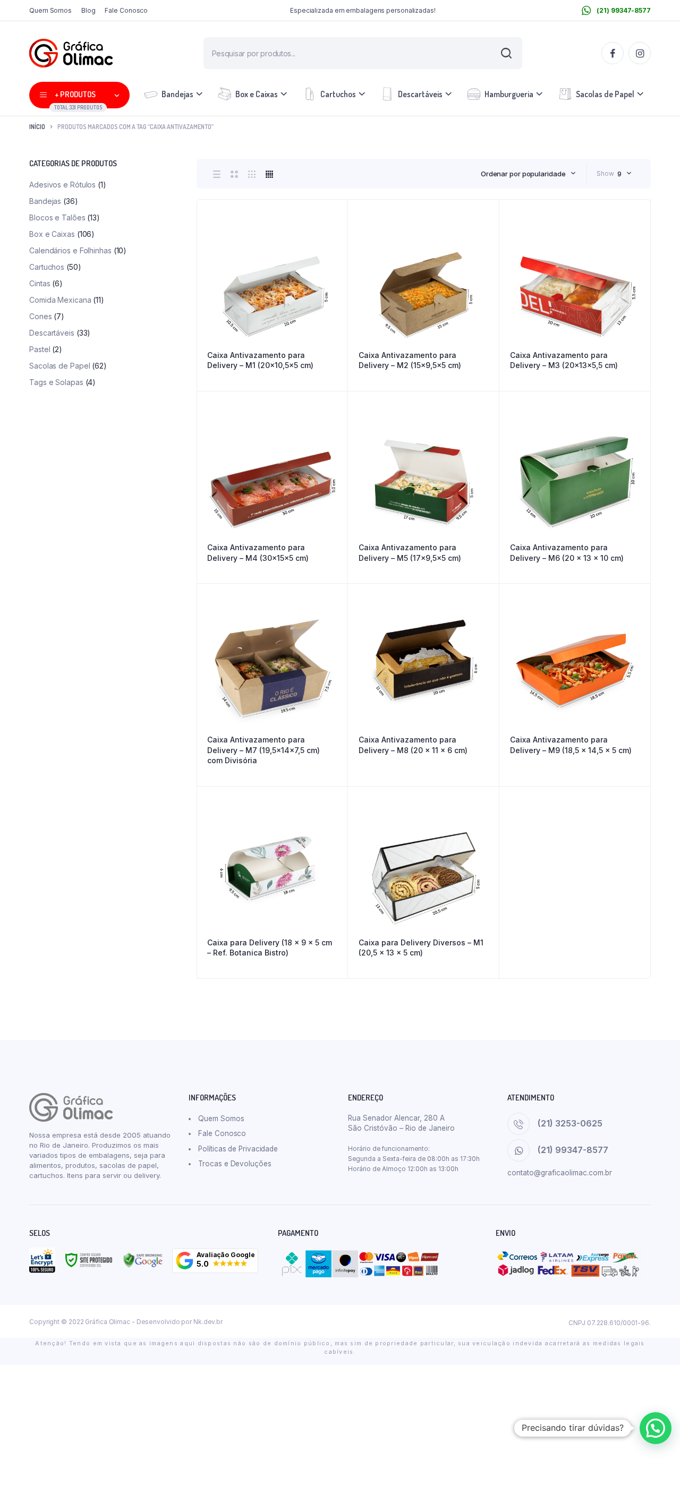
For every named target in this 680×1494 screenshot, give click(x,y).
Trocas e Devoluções (234, 1163)
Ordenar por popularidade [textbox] (523, 173)
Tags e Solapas (56, 382)
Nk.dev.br (208, 1322)
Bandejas (177, 94)
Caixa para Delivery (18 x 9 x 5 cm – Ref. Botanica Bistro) (269, 948)
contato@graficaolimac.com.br (559, 1172)
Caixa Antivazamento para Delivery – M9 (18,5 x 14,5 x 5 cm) (571, 745)
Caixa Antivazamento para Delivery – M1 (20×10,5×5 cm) (260, 360)
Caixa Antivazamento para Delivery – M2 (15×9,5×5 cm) (410, 360)
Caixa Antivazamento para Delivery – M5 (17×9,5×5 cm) (410, 552)
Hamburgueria (508, 94)
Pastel (39, 349)
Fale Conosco (126, 10)
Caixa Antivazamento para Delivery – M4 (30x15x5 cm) (258, 552)
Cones (40, 316)
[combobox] (528, 174)
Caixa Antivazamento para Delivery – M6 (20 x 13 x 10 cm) (567, 552)
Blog (88, 10)
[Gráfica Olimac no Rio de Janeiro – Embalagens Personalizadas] (71, 53)
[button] (215, 1260)
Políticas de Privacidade (238, 1149)
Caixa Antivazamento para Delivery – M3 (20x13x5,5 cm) (564, 360)
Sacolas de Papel (605, 94)
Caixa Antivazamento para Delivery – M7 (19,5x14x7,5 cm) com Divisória (263, 750)
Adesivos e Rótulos (62, 184)
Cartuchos (338, 94)
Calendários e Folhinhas (70, 250)
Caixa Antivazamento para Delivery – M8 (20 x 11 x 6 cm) (413, 745)
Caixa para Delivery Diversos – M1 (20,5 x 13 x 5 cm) (421, 948)
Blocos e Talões (57, 217)
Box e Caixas (256, 94)
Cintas (39, 283)
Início (37, 127)
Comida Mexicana (60, 299)
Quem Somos (50, 10)
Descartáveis (420, 94)
